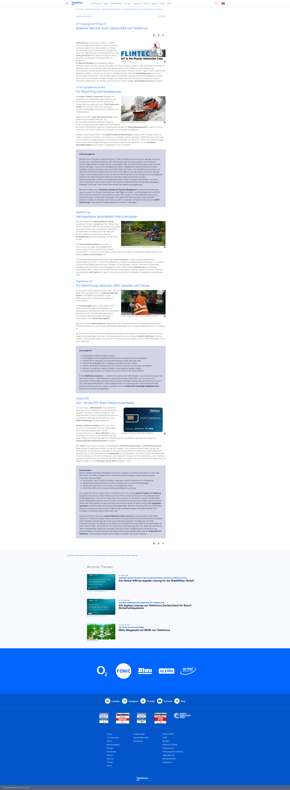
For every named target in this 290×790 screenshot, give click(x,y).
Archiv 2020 (126, 9)
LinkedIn (115, 701)
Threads (151, 701)
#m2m (123, 555)
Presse (162, 3)
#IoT (94, 555)
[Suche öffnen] (216, 3)
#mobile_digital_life (131, 555)
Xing (183, 701)
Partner (146, 3)
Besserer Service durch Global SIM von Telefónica (147, 9)
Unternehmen (96, 3)
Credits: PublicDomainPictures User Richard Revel (137, 247)
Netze (106, 3)
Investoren (137, 3)
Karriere (154, 3)
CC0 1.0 (157, 247)
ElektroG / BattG (170, 744)
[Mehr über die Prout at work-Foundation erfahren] (182, 718)
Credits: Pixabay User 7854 (129, 316)
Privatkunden (139, 734)
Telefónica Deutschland (92, 9)
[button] (154, 35)
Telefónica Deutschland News (111, 9)
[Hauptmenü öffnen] (66, 3)
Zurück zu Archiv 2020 (84, 16)
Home (109, 734)
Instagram (133, 701)
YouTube (168, 701)
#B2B (77, 555)
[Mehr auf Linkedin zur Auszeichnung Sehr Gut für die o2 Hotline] (142, 718)
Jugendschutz (169, 755)
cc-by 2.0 (142, 122)
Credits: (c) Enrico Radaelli (129, 122)
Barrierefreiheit (169, 758)
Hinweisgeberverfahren (173, 751)
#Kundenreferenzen (102, 555)
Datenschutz (168, 748)
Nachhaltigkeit (116, 3)
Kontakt (166, 741)
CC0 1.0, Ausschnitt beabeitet (149, 316)
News (169, 3)
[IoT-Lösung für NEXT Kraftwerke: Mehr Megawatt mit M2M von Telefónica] (144, 632)
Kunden (127, 3)
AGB (165, 737)
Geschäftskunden (141, 737)
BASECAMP (168, 734)
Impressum (167, 762)
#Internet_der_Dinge (85, 555)
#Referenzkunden (114, 555)
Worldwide (138, 741)
